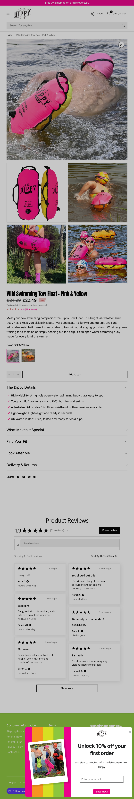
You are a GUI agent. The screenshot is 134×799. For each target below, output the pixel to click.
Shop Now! (102, 791)
